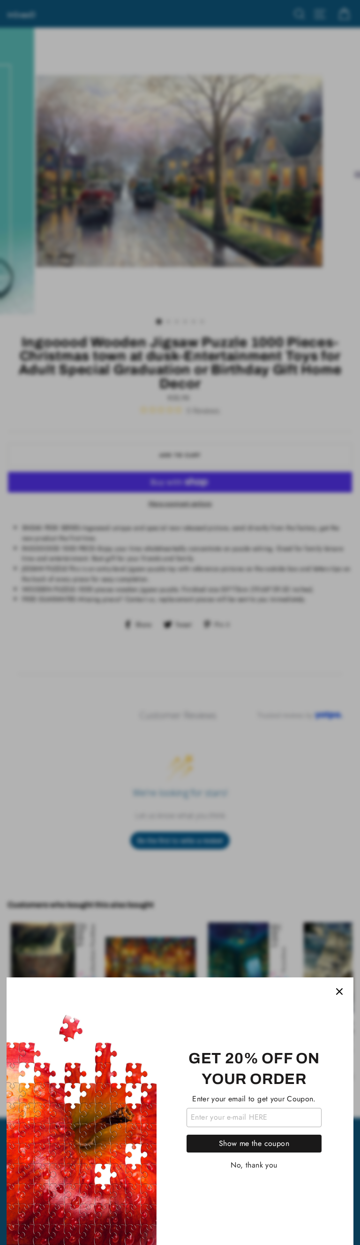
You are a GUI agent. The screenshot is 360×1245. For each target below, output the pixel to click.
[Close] (339, 991)
